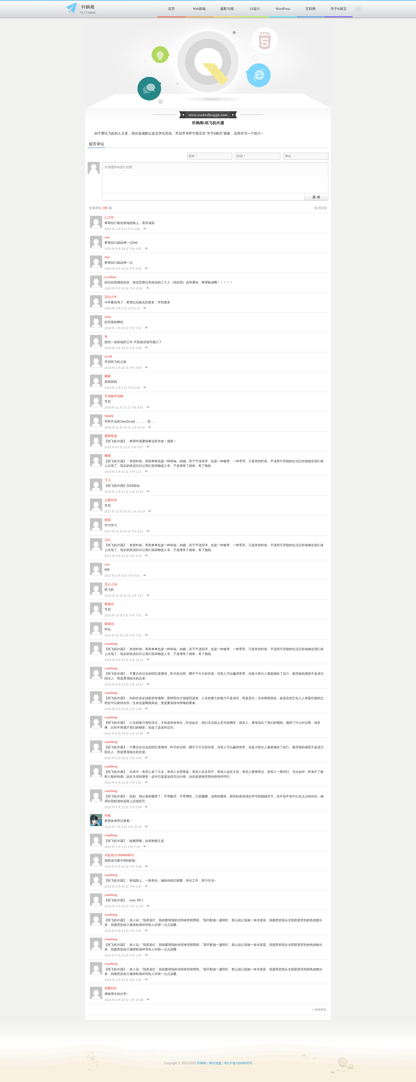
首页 (171, 9)
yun (107, 564)
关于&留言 (339, 9)
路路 (107, 520)
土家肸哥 (110, 500)
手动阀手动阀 (113, 396)
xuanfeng (110, 644)
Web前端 (199, 9)
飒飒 (107, 376)
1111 (107, 540)
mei (107, 237)
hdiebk (109, 416)
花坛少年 (110, 297)
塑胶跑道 (110, 436)
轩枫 (107, 815)
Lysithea (110, 277)
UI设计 (255, 9)
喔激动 (109, 604)
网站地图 (215, 1063)
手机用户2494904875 (119, 855)
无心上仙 (110, 584)
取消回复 (320, 208)
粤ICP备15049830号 (238, 1063)
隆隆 (107, 455)
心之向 (109, 217)
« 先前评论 (319, 1009)
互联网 (311, 9)
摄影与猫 (227, 9)
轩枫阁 (80, 7)
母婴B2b (110, 988)
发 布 (316, 196)
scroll (108, 356)
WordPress (283, 9)
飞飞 (107, 480)
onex (107, 317)
